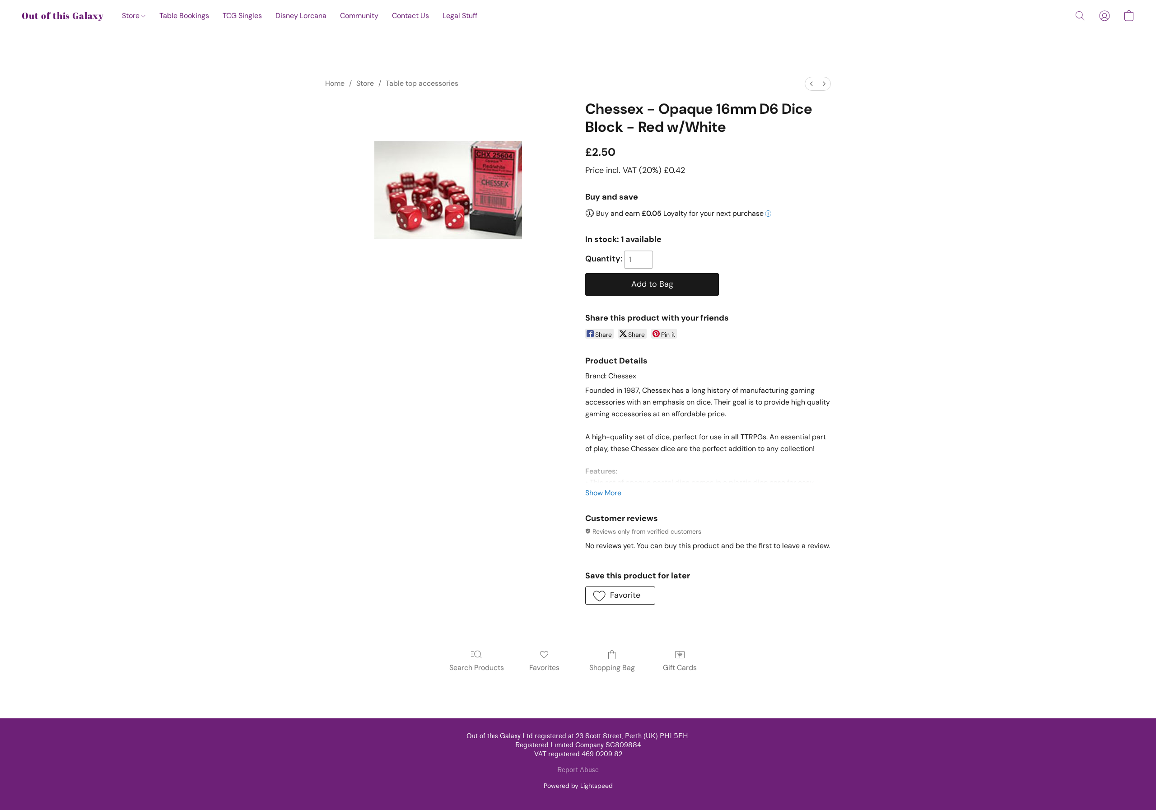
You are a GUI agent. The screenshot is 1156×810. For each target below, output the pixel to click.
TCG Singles (242, 15)
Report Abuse (578, 770)
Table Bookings (184, 15)
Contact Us (410, 15)
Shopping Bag (612, 667)
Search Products (476, 667)
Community (359, 15)
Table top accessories (422, 83)
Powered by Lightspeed (578, 786)
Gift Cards (680, 667)
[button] (63, 16)
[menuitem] (811, 83)
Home (335, 83)
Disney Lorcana (300, 15)
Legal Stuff (460, 15)
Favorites (544, 667)
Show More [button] (603, 493)
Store (131, 15)
